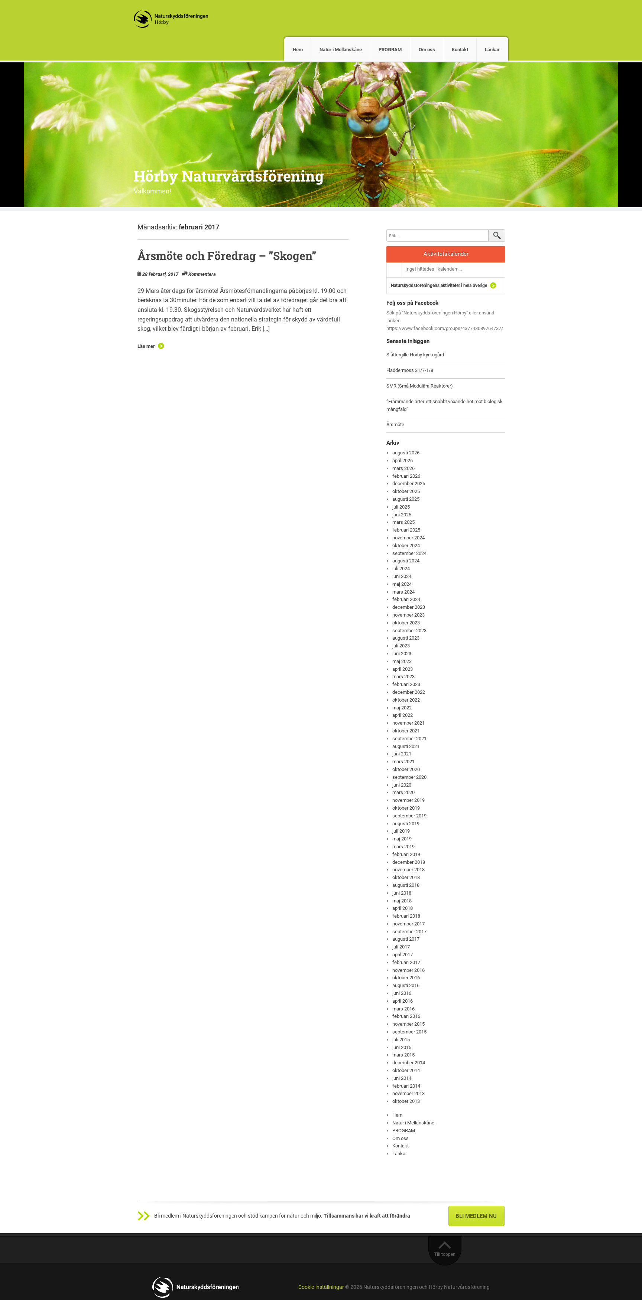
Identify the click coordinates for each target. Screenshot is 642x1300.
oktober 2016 (406, 977)
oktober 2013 (406, 1101)
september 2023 (409, 630)
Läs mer (146, 346)
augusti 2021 (405, 746)
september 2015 (409, 1032)
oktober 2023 (406, 622)
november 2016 (408, 970)
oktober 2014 (406, 1070)
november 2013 (408, 1093)
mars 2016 (403, 1009)
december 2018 (408, 862)
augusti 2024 (405, 561)
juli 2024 (401, 568)
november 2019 (408, 800)
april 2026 (402, 460)
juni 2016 (401, 993)
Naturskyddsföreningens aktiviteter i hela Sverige (439, 285)
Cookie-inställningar (321, 1287)
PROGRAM (390, 49)
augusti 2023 (405, 638)
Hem (298, 49)
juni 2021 (401, 754)
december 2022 (408, 692)
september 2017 (409, 931)
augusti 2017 (405, 939)
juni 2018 (401, 893)
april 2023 (402, 669)
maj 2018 (402, 901)
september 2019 (409, 816)
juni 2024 (401, 576)
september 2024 (409, 553)
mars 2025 (403, 522)
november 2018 (408, 869)
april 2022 (402, 715)
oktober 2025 (406, 491)
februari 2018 (406, 916)
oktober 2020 (406, 769)
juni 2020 (401, 785)
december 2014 (408, 1062)
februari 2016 (406, 1016)
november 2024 (408, 537)
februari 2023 (406, 684)
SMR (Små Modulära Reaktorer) (419, 386)
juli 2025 (401, 507)
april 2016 (402, 1001)
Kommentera (202, 274)
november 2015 (408, 1024)
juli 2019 (401, 831)
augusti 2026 (405, 452)
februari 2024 (406, 599)
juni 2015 (401, 1047)
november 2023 (408, 615)
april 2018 (402, 908)
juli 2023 (401, 646)
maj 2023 (402, 661)
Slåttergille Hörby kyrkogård (415, 354)
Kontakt (460, 49)
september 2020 (409, 777)
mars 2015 (403, 1055)
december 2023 (408, 607)
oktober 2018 (406, 877)
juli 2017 (401, 947)
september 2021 (409, 738)
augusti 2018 (405, 885)
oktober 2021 (406, 731)
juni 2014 (401, 1078)
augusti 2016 (405, 985)
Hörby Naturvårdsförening (229, 176)
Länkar (492, 49)
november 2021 (408, 723)
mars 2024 (403, 592)
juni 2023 (401, 653)
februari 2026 (406, 476)
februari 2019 (406, 854)
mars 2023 (403, 676)
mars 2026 (403, 468)
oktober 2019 (406, 808)
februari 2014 (406, 1086)
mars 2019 (403, 846)
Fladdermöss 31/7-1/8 (409, 370)
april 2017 (402, 954)
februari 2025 (406, 530)
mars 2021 (403, 761)
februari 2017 (406, 962)
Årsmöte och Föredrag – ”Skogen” (226, 255)
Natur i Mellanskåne (341, 49)
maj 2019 (402, 839)
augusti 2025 (405, 499)
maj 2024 (402, 584)
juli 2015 (401, 1039)
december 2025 (408, 483)
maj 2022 (402, 708)
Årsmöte (395, 424)
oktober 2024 (406, 545)
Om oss (427, 49)
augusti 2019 (405, 823)
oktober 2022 (406, 700)
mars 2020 (403, 792)
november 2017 (408, 924)
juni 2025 (401, 514)
